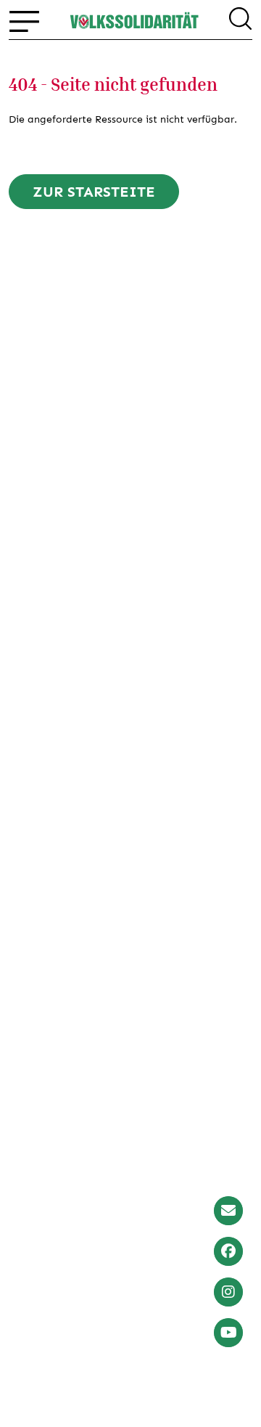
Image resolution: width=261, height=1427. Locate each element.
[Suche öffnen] (240, 21)
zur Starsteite (94, 191)
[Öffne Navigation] (24, 21)
